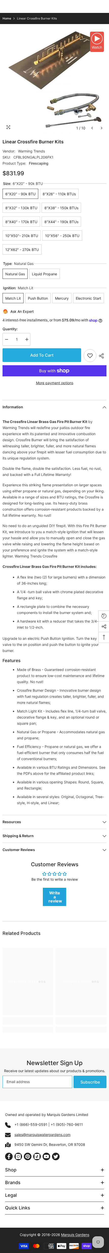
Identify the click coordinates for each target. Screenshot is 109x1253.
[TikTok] (37, 1156)
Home (7, 18)
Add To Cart (43, 355)
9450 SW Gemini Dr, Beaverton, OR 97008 (49, 1144)
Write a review (55, 896)
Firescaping (38, 163)
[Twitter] (56, 1156)
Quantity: (10, 329)
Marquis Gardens (75, 1234)
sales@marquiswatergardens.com (42, 1134)
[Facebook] (9, 1156)
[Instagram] (18, 1156)
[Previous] (92, 128)
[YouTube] (46, 1156)
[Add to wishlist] (90, 355)
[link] (28, 1021)
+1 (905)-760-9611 (67, 1124)
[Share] (101, 356)
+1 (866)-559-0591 (30, 1124)
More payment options (54, 383)
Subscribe (90, 1082)
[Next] (101, 128)
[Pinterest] (27, 1156)
